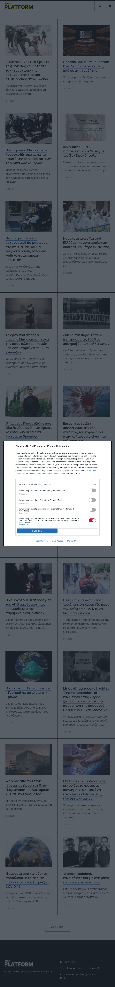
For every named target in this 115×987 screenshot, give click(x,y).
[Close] (106, 446)
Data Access (57, 541)
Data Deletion (42, 541)
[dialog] (57, 493)
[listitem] (57, 484)
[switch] (92, 490)
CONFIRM (37, 531)
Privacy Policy (73, 541)
